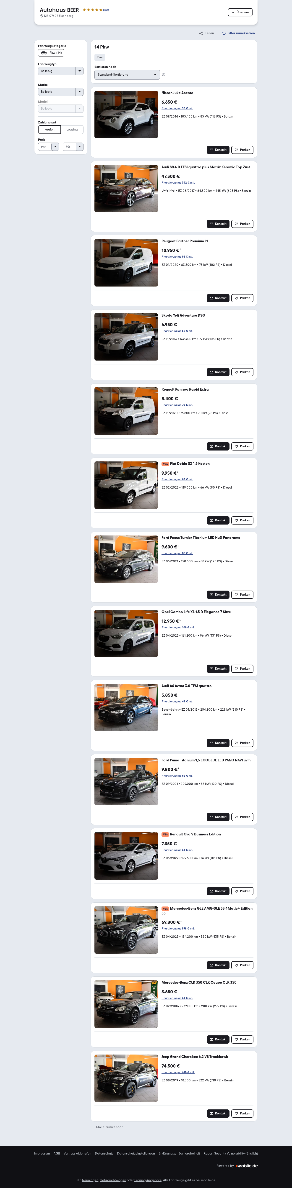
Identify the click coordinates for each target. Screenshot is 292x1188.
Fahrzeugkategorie (52, 46)
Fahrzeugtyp (47, 64)
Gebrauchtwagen (113, 1180)
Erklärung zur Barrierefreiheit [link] (179, 1153)
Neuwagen (90, 1180)
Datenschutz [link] (104, 1153)
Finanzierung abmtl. (177, 108)
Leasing (72, 129)
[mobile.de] (247, 1166)
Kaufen (49, 129)
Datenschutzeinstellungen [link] (136, 1153)
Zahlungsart (47, 122)
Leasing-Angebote (148, 1180)
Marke (43, 85)
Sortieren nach (105, 67)
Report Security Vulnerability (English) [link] (231, 1153)
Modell (43, 102)
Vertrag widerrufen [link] (77, 1153)
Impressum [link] (42, 1153)
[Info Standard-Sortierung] (163, 75)
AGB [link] (57, 1153)
